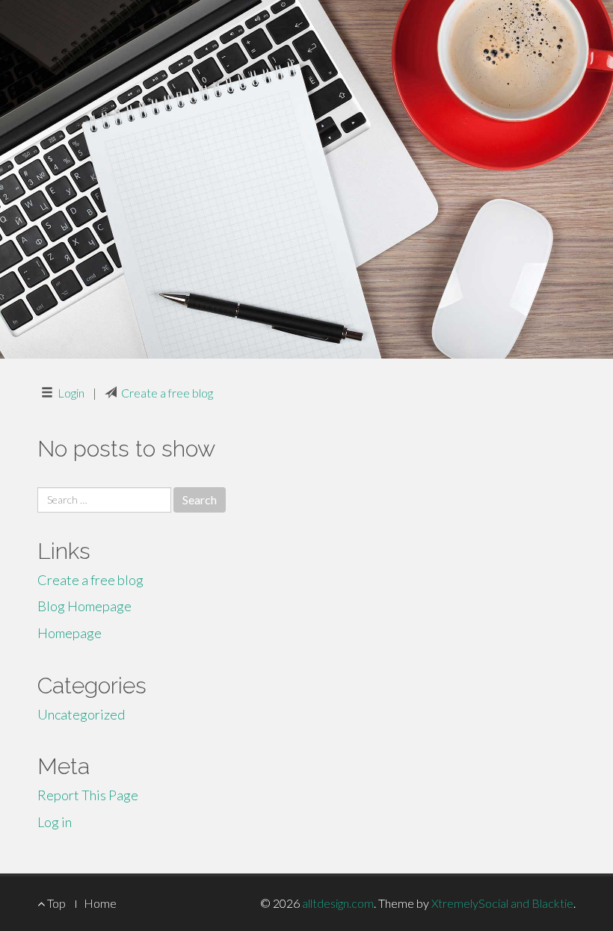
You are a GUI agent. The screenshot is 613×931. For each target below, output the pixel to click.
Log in (54, 822)
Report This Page (87, 795)
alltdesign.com (338, 903)
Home (100, 903)
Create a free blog (167, 393)
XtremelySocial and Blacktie (502, 903)
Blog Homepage (84, 606)
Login (71, 393)
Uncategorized (81, 714)
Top (55, 903)
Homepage (69, 633)
